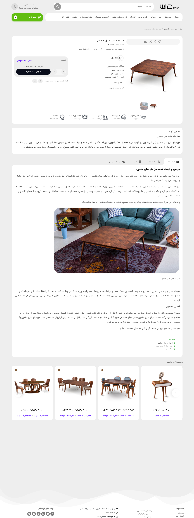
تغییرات (145, 41)
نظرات (134, 162)
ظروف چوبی (143, 17)
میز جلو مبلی (168, 29)
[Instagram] (52, 514)
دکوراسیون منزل (86, 17)
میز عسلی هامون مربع (170, 328)
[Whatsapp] (43, 514)
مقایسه (150, 41)
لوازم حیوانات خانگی (119, 17)
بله (40, 81)
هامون (112, 88)
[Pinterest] (29, 514)
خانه (181, 29)
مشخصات (153, 162)
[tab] (173, 161)
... (119, 82)
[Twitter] (39, 514)
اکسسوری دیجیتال (102, 17)
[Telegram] (48, 514)
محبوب (160, 41)
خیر (35, 81)
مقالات (74, 17)
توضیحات (171, 162)
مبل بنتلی (167, 17)
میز (160, 17)
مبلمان (176, 17)
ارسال (155, 41)
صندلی (153, 17)
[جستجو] (57, 6)
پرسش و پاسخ (114, 162)
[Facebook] (34, 514)
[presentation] (131, 73)
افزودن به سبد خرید (33, 71)
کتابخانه (132, 17)
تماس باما (65, 17)
